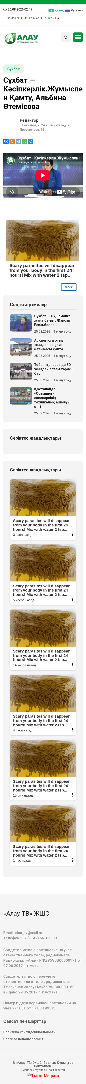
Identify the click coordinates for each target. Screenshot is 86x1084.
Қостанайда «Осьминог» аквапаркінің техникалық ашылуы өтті (52, 398)
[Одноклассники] (12, 141)
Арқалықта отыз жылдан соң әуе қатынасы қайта (49, 344)
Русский (76, 10)
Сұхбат (13, 69)
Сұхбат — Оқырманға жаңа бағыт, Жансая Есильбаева (52, 320)
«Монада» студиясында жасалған (43, 1070)
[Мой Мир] (30, 141)
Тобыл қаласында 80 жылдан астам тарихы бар (53, 369)
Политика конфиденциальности (29, 1032)
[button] (78, 37)
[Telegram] (18, 141)
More (69, 287)
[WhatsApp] (24, 141)
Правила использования (23, 1039)
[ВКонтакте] (6, 141)
